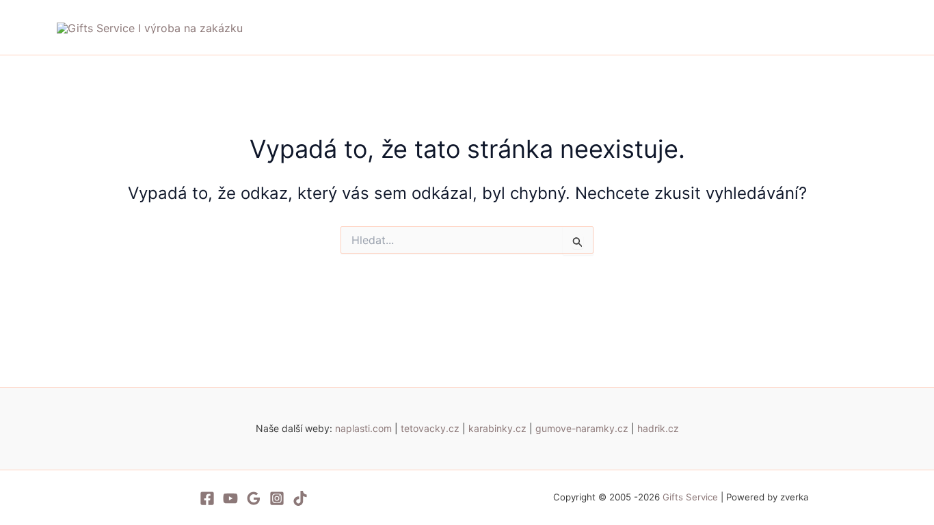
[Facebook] (207, 498)
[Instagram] (276, 498)
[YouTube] (230, 498)
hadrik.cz (658, 428)
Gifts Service (692, 497)
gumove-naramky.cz (581, 428)
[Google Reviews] (253, 498)
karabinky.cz (497, 428)
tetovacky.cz (430, 428)
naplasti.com (363, 428)
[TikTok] (300, 498)
